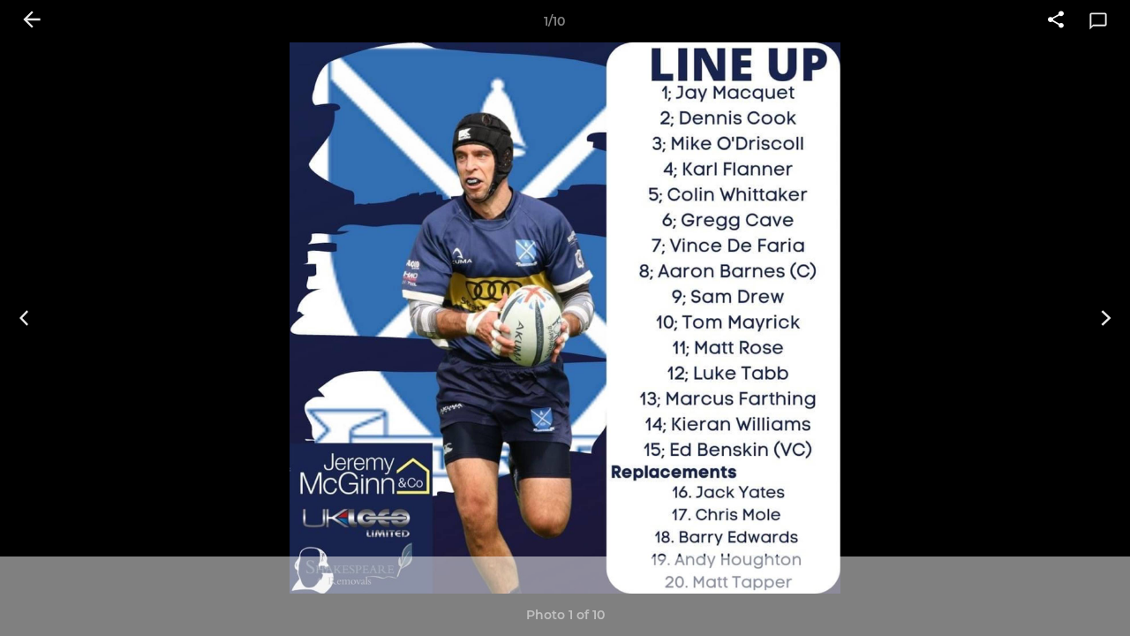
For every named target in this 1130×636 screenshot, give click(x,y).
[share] (1055, 21)
